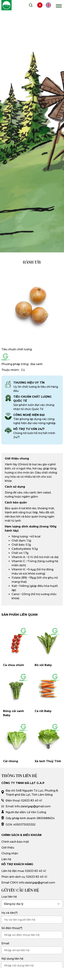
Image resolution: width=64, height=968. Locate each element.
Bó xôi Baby (43, 665)
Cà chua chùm (13, 665)
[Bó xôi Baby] (48, 643)
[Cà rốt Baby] (48, 688)
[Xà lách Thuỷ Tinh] (48, 739)
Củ (23, 370)
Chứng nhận (9, 853)
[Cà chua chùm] (16, 643)
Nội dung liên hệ (12, 958)
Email (5, 943)
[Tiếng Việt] (40, 5)
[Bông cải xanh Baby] (16, 688)
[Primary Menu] (59, 5)
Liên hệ (6, 859)
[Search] (30, 5)
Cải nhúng (10, 761)
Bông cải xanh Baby (13, 713)
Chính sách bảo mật (15, 841)
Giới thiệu (7, 847)
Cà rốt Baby (43, 711)
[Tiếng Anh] (48, 5)
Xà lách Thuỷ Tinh (48, 761)
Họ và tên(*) (9, 912)
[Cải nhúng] (16, 739)
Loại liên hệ (9, 896)
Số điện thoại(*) (11, 928)
